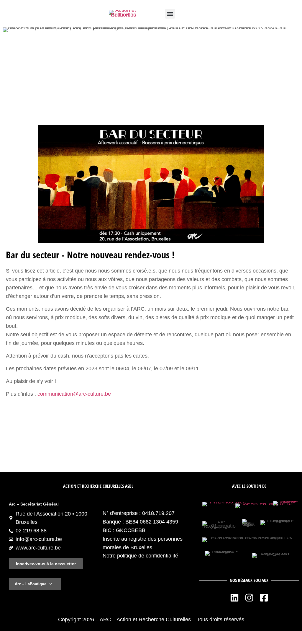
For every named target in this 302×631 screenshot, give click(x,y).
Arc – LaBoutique (30, 584)
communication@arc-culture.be (73, 394)
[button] (170, 14)
